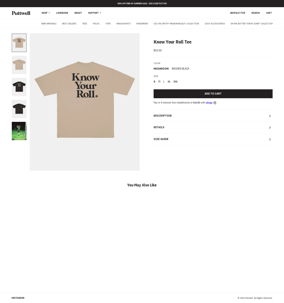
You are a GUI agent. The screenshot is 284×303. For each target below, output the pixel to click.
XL (169, 81)
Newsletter (237, 12)
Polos (96, 23)
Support (93, 12)
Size (156, 76)
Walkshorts (123, 23)
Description (163, 115)
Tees (84, 23)
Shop (45, 12)
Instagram (17, 297)
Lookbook (62, 12)
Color (157, 63)
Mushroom (161, 68)
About (78, 12)
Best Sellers (69, 23)
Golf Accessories (215, 23)
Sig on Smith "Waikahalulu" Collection (176, 23)
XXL (175, 81)
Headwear (142, 23)
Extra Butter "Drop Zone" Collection (252, 23)
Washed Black (180, 68)
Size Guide (161, 139)
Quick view (42, 266)
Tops (108, 23)
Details (159, 127)
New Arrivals (48, 23)
